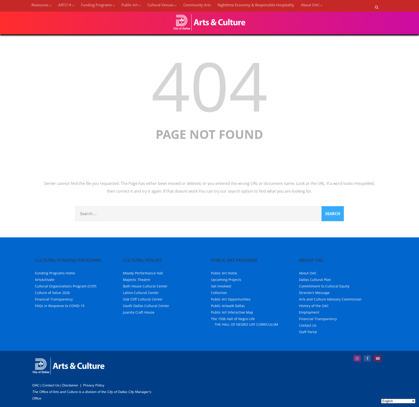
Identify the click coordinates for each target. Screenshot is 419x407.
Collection (219, 292)
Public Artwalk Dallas (228, 305)
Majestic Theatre (136, 279)
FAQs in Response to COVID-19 (59, 305)
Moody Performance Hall (143, 273)
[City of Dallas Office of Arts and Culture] (209, 31)
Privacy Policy (93, 385)
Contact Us (307, 325)
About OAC (308, 273)
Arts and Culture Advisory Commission (330, 299)
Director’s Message (314, 292)
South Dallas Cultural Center (146, 305)
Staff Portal (308, 332)
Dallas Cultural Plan (315, 279)
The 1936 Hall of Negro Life (233, 319)
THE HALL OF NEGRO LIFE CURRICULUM (246, 324)
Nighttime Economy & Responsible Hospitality (256, 4)
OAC (36, 385)
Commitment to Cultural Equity (324, 286)
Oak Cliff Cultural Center (143, 299)
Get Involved (221, 286)
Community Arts (197, 4)
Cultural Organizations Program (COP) (65, 286)
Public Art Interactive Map (232, 312)
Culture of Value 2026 (52, 292)
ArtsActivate (44, 279)
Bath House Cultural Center (145, 286)
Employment (309, 312)
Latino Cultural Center (141, 292)
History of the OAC (314, 305)
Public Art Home (224, 273)
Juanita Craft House (138, 312)
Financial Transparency (54, 299)
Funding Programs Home (55, 273)
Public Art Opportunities (230, 299)
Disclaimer (70, 385)
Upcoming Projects (226, 279)
